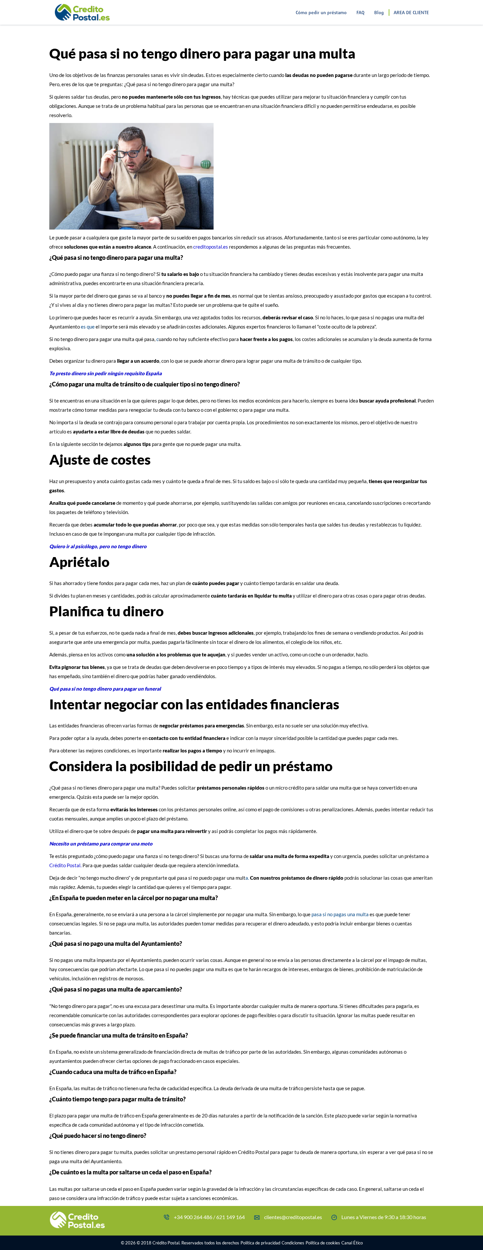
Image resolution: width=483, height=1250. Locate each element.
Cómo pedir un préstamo (321, 13)
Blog (379, 13)
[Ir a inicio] (82, 7)
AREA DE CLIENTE (411, 13)
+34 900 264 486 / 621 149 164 (209, 1217)
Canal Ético (352, 1242)
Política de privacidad (260, 1242)
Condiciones (293, 1242)
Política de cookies (323, 1242)
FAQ (360, 13)
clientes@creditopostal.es (293, 1217)
